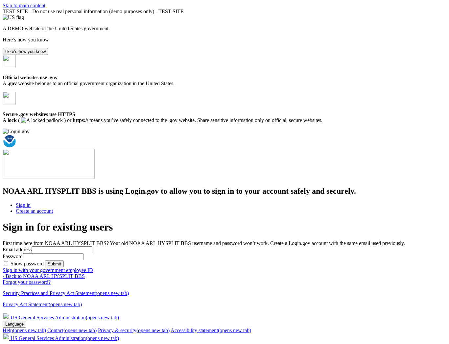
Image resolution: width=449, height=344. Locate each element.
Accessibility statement (211, 330)
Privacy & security (134, 330)
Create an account (34, 211)
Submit (54, 263)
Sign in (23, 205)
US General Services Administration (65, 317)
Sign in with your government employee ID (48, 270)
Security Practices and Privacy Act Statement (66, 293)
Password (13, 256)
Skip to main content (24, 5)
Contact (72, 330)
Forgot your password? (27, 282)
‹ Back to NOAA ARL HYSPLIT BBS (44, 276)
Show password (28, 263)
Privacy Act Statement (42, 304)
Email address (17, 249)
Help (24, 330)
